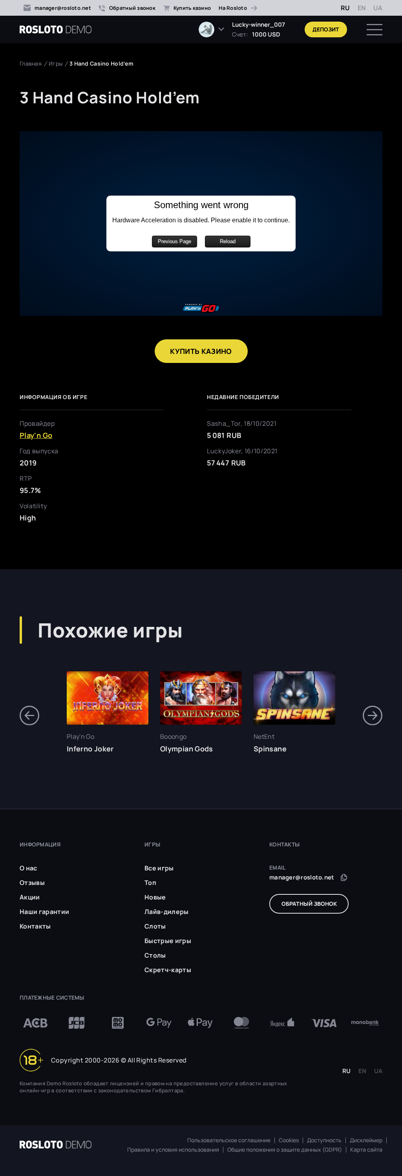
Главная (31, 63)
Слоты (155, 926)
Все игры (159, 868)
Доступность (324, 1140)
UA (377, 8)
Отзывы (32, 882)
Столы (155, 955)
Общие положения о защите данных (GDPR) (284, 1149)
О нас (28, 868)
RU (345, 8)
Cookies (289, 1140)
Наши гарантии (44, 911)
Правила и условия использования (173, 1149)
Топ (150, 882)
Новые (155, 897)
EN (361, 8)
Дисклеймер (366, 1140)
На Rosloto (233, 7)
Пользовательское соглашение (228, 1140)
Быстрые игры (167, 940)
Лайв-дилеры (166, 911)
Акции (30, 897)
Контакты (35, 926)
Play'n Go (36, 435)
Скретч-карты (167, 969)
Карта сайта (366, 1149)
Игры (55, 63)
